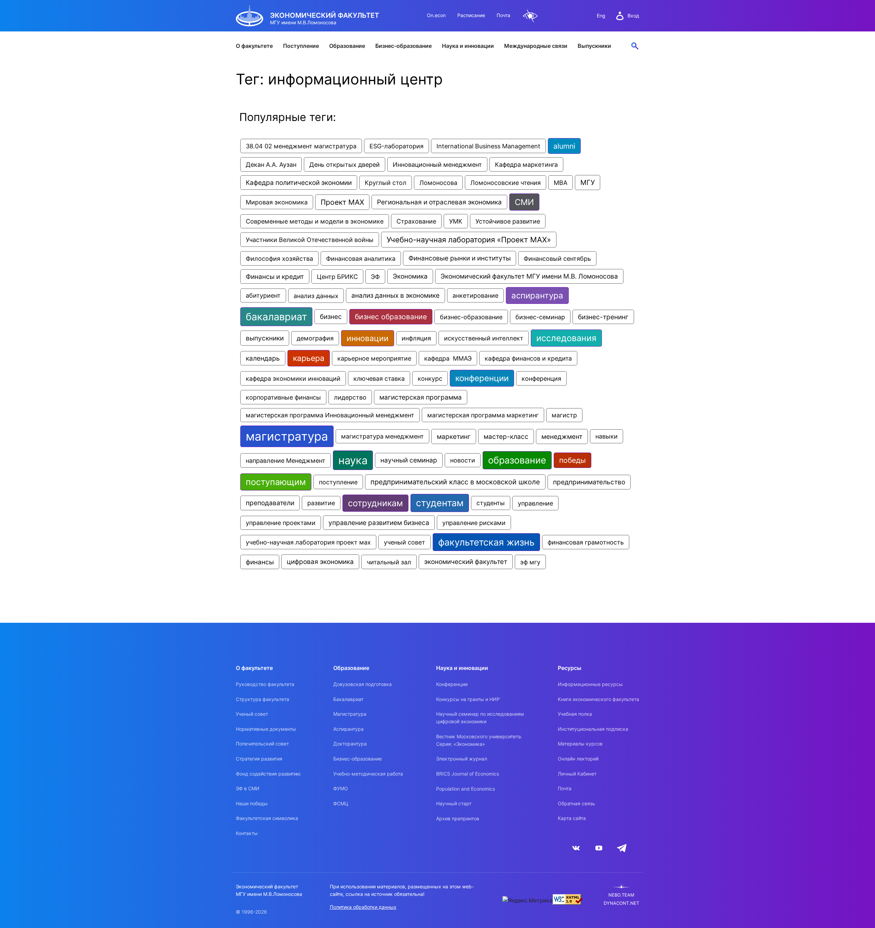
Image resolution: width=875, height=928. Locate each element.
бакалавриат (276, 317)
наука (352, 460)
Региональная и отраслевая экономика (439, 202)
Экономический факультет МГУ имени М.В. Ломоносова (529, 276)
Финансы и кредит (275, 276)
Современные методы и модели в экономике (314, 221)
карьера (308, 358)
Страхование (416, 221)
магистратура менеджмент (382, 436)
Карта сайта (572, 818)
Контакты (247, 833)
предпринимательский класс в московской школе (455, 482)
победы (572, 460)
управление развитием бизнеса (378, 522)
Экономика (410, 276)
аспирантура (537, 295)
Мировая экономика (277, 202)
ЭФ (375, 276)
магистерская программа (420, 397)
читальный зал (389, 562)
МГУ (587, 182)
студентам (439, 503)
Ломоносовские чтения (505, 182)
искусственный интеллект (483, 338)
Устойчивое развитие (507, 221)
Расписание (471, 15)
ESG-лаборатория (396, 146)
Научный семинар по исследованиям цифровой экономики (480, 717)
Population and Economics (465, 789)
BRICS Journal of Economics (467, 774)
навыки (606, 436)
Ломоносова (438, 182)
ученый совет (404, 542)
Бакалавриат (348, 699)
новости (462, 460)
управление (535, 503)
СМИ (524, 202)
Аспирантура (348, 729)
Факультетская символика (267, 818)
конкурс (430, 378)
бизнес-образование (471, 317)
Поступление (301, 45)
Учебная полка (575, 714)
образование (517, 460)
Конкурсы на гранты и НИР (468, 699)
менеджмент (561, 436)
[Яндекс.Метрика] (527, 900)
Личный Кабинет (577, 774)
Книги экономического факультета (598, 699)
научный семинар (408, 460)
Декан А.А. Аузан (271, 164)
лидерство (350, 397)
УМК (455, 221)
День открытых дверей (344, 164)
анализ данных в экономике (395, 295)
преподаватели (270, 503)
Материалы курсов (580, 744)
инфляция (416, 338)
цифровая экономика (320, 562)
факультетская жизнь (486, 542)
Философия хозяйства (279, 258)
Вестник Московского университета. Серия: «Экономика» (479, 740)
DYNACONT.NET (621, 903)
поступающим (276, 482)
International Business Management (488, 146)
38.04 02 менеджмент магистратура (301, 146)
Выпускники (594, 45)
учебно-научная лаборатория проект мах (308, 542)
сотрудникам (375, 503)
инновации (368, 338)
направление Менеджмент (285, 460)
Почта (503, 15)
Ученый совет (252, 714)
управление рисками (474, 522)
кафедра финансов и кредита (528, 358)
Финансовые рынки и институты (459, 258)
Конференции (452, 684)
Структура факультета (262, 699)
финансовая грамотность (586, 542)
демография (315, 338)
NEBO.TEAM (621, 895)
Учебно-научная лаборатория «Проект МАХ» (469, 239)
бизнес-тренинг (603, 317)
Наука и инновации (468, 45)
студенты (490, 503)
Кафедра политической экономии (299, 182)
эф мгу (530, 562)
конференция (541, 378)
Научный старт (453, 803)
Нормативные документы (266, 729)
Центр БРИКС (337, 276)
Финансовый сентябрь (557, 258)
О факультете (254, 45)
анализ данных (316, 295)
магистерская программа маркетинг (483, 415)
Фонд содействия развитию (268, 774)
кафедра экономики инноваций (293, 378)
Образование (347, 45)
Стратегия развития (259, 759)
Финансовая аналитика (360, 258)
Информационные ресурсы (590, 684)
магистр (564, 415)
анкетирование (475, 295)
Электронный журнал (461, 759)
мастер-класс (506, 436)
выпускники (265, 338)
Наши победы (252, 803)
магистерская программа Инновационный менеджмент (330, 415)
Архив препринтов (457, 818)
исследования (566, 338)
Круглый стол (385, 182)
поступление (338, 482)
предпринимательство (589, 482)
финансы (260, 562)
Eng (601, 15)
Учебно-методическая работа (368, 774)
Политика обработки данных (363, 907)
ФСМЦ (340, 803)
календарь (263, 358)
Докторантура (350, 744)
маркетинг (454, 436)
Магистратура (349, 714)
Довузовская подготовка (362, 684)
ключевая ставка (379, 378)
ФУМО (340, 788)
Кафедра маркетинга (526, 164)
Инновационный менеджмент (437, 164)
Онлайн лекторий (578, 759)
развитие (321, 503)
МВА (560, 182)
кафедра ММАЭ (448, 358)
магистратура (287, 436)
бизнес (331, 317)
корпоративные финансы (283, 397)
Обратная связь (576, 803)
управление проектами (280, 522)
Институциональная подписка (593, 729)
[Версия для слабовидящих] (530, 16)
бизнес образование (391, 316)
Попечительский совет (262, 744)
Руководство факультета (265, 684)
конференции (482, 378)
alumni (564, 146)
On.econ (436, 15)
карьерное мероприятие (374, 358)
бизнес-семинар (540, 317)
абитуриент (263, 295)
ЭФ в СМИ (247, 788)
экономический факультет (465, 562)
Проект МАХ (342, 202)
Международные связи (535, 45)
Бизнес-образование (403, 45)
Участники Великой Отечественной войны (310, 239)
